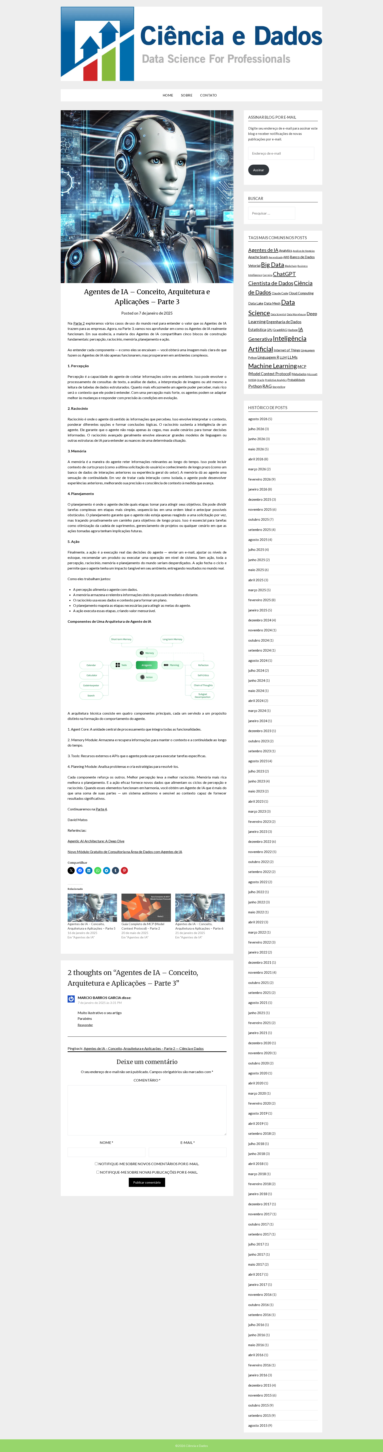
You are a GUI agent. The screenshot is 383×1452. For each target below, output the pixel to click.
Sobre (187, 95)
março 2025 (257, 590)
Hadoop (293, 330)
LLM (283, 357)
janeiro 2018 (257, 1194)
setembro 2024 (259, 650)
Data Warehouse (296, 314)
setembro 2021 (259, 993)
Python (255, 386)
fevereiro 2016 (259, 1365)
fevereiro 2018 (259, 1184)
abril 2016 (256, 1355)
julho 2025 (256, 550)
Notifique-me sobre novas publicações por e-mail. (149, 1172)
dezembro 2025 (259, 499)
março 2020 (257, 1093)
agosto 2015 (258, 1425)
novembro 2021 (260, 972)
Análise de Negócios (304, 250)
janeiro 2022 (257, 952)
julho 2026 (256, 429)
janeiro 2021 (257, 1033)
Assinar (258, 170)
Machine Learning (272, 365)
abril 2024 (256, 701)
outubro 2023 (258, 741)
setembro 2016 (259, 1315)
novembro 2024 (260, 630)
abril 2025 (256, 580)
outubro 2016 (258, 1305)
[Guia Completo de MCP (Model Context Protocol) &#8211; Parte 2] (146, 908)
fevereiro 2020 (259, 1103)
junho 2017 (256, 1254)
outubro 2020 (258, 1063)
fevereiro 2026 (259, 479)
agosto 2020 (258, 1073)
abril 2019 (256, 1123)
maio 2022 (256, 912)
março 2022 (257, 932)
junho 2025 (256, 560)
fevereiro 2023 (259, 822)
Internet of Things (287, 350)
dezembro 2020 (259, 1043)
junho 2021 (256, 1013)
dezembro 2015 (259, 1385)
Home (168, 95)
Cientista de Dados (270, 283)
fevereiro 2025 (259, 600)
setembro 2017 (259, 1234)
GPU (269, 330)
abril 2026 (256, 459)
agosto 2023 (258, 761)
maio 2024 (256, 691)
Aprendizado (276, 257)
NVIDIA (252, 379)
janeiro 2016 (257, 1375)
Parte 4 (101, 809)
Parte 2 (79, 323)
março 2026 (257, 469)
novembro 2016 (260, 1294)
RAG (267, 386)
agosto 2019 (258, 1113)
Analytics (285, 250)
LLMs (292, 357)
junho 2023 (256, 781)
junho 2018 (256, 1154)
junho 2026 (256, 439)
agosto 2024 (258, 660)
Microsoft (312, 374)
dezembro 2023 (259, 731)
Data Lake (255, 303)
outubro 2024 (258, 640)
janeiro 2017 (257, 1285)
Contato (208, 95)
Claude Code (280, 293)
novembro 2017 (260, 1214)
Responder (85, 1025)
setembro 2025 (259, 530)
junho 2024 (256, 680)
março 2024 (257, 711)
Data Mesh (272, 303)
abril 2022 (256, 922)
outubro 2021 (258, 983)
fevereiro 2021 (259, 1023)
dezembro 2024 (259, 620)
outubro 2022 (258, 862)
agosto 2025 (258, 540)
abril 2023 (256, 801)
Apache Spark (258, 257)
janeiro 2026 (257, 489)
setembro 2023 (259, 751)
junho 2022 (256, 902)
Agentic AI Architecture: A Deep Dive (96, 841)
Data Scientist (278, 314)
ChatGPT (284, 274)
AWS (286, 257)
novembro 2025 (260, 509)
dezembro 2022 (259, 841)
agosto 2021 (258, 1003)
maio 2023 (256, 791)
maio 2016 (256, 1345)
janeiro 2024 (257, 721)
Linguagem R (268, 357)
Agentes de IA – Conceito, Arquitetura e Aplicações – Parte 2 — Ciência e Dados (144, 1048)
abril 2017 (256, 1274)
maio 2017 (256, 1264)
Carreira (267, 275)
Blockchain (291, 265)
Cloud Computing (301, 293)
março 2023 (257, 811)
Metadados (299, 374)
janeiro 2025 (257, 610)
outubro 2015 (258, 1405)
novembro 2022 (260, 852)
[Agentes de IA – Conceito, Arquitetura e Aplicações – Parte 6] (200, 908)
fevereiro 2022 (259, 942)
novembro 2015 (260, 1395)
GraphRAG (280, 330)
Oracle (260, 379)
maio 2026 (256, 449)
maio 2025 (256, 570)
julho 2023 (256, 771)
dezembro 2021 (259, 962)
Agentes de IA (263, 250)
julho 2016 (256, 1325)
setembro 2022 (259, 872)
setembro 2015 (259, 1415)
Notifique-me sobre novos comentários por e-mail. (148, 1164)
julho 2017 (256, 1244)
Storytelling (278, 386)
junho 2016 (256, 1335)
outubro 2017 (258, 1224)
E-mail (187, 1142)
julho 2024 (256, 670)
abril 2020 (256, 1083)
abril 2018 (256, 1164)
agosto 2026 (258, 419)
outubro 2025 (258, 519)
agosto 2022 (258, 882)
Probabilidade (296, 380)
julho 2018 (256, 1144)
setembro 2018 (259, 1133)
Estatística (257, 329)
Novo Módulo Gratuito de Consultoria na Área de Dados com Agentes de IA (125, 851)
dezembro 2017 (259, 1204)
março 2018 (257, 1174)
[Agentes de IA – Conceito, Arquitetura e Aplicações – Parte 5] (92, 908)
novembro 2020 (260, 1053)
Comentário (147, 1080)
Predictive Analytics (276, 379)
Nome (106, 1142)
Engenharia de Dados (283, 321)
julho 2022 (256, 892)
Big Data (272, 264)
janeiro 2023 (257, 831)
